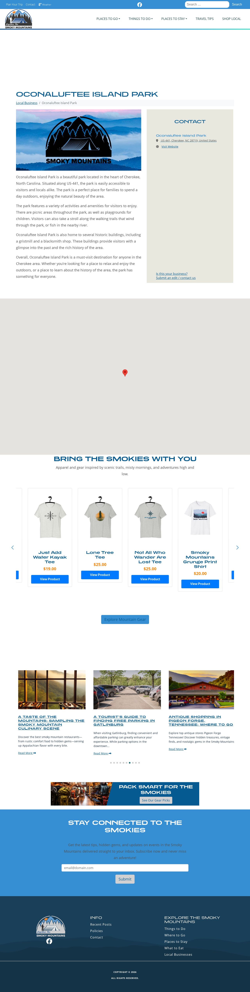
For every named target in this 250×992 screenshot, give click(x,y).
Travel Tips (205, 19)
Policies (96, 931)
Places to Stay (176, 941)
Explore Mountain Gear (125, 619)
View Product (50, 579)
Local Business (27, 103)
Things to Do (175, 929)
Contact (30, 4)
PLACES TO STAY (173, 19)
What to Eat (174, 948)
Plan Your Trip (14, 4)
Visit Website (170, 146)
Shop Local (231, 19)
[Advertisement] (125, 60)
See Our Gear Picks (156, 800)
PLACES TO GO (107, 19)
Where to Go (174, 935)
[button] (237, 547)
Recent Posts (101, 924)
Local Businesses (178, 954)
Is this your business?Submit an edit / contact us (176, 276)
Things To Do (139, 19)
